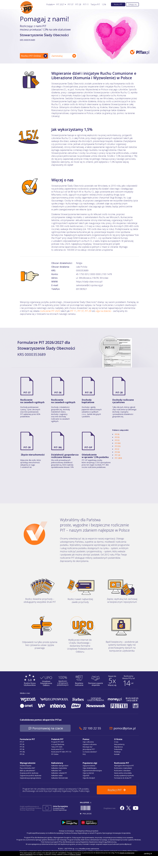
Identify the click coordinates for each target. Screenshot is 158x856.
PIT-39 (26, 447)
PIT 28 (88, 310)
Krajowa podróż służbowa (29, 773)
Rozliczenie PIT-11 (57, 749)
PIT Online (54, 754)
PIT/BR (117, 443)
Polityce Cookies (75, 854)
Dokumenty (118, 749)
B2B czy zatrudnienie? (27, 771)
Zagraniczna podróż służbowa (30, 775)
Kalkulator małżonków (59, 768)
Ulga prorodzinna (89, 766)
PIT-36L (58, 447)
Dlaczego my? (87, 747)
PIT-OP (88, 447)
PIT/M (117, 452)
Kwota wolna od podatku (123, 773)
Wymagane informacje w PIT (124, 766)
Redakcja (117, 752)
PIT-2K (117, 455)
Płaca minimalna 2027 (27, 768)
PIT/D (117, 437)
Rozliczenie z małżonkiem (123, 768)
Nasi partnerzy (119, 744)
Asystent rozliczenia (90, 744)
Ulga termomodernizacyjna (92, 771)
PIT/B (117, 434)
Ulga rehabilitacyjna (90, 768)
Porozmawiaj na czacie (47, 728)
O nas (116, 742)
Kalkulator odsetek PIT (59, 773)
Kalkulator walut (56, 775)
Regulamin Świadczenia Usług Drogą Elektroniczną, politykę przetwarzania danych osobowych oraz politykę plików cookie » (95, 851)
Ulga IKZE (86, 775)
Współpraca (118, 747)
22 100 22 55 (92, 728)
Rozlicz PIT (118, 4)
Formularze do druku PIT (122, 778)
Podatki (49, 4)
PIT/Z (117, 449)
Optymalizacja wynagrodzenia (30, 778)
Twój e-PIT (95, 4)
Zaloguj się (132, 4)
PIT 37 (81, 310)
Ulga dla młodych (89, 778)
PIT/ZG (117, 446)
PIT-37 (70, 4)
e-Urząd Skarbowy (57, 744)
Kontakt (116, 754)
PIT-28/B (118, 458)
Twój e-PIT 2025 (56, 747)
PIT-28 (78, 4)
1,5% (104, 4)
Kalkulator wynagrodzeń (59, 766)
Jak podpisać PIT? (89, 749)
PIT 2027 (60, 4)
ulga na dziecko (103, 310)
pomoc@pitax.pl (125, 728)
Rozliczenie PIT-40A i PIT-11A (61, 752)
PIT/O (117, 440)
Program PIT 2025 (57, 742)
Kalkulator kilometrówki (59, 778)
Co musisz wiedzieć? (90, 752)
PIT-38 (88, 392)
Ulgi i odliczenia (88, 742)
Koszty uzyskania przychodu (124, 775)
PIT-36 (57, 392)
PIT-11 (86, 4)
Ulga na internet (88, 773)
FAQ (84, 754)
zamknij (147, 853)
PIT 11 (73, 310)
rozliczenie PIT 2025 (50, 310)
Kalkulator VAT (56, 771)
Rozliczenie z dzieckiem (122, 771)
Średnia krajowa (25, 766)
